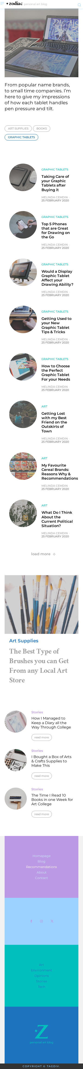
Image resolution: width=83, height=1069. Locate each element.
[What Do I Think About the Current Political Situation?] (23, 513)
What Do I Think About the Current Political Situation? (57, 519)
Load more (40, 554)
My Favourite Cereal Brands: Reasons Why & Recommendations (60, 472)
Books (41, 128)
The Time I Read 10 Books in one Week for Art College (52, 799)
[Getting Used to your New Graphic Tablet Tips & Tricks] (23, 319)
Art (44, 406)
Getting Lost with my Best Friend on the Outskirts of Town (54, 422)
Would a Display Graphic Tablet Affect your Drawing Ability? (57, 278)
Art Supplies (18, 128)
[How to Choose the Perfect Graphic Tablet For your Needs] (23, 367)
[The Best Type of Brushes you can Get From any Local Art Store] (41, 604)
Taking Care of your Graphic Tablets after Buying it (55, 183)
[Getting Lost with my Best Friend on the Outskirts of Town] (23, 414)
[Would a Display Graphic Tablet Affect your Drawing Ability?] (23, 272)
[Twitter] (52, 921)
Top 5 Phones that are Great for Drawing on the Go (56, 230)
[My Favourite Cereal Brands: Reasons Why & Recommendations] (23, 466)
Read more (41, 737)
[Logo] (41, 1032)
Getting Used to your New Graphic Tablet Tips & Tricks (56, 325)
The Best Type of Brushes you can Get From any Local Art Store (39, 667)
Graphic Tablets (21, 137)
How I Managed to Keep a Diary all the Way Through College (51, 722)
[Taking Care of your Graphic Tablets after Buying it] (23, 177)
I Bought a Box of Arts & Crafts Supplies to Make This (51, 761)
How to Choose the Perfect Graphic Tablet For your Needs (56, 373)
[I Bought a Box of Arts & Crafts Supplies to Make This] (16, 760)
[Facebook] (31, 921)
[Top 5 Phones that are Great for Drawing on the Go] (23, 225)
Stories (37, 712)
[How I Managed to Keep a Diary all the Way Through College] (16, 722)
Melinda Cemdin (55, 197)
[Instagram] (42, 921)
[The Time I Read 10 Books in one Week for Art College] (16, 799)
